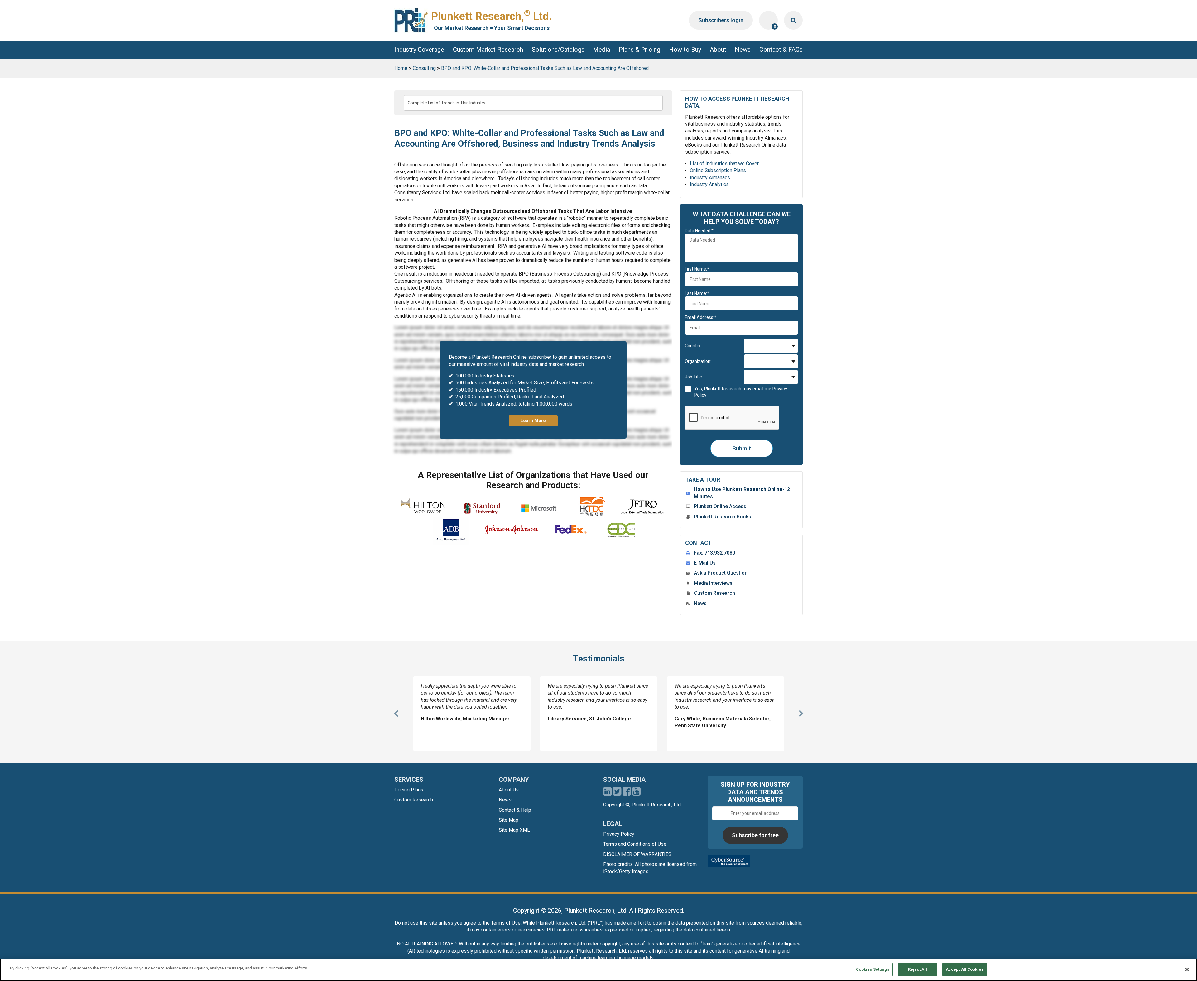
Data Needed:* (699, 230)
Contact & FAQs (781, 49)
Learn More (533, 420)
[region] (598, 970)
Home (400, 68)
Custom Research (714, 593)
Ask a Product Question (721, 573)
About (718, 49)
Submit (741, 448)
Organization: (698, 361)
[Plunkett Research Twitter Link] (618, 793)
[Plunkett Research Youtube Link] (636, 793)
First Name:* (697, 269)
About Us (509, 790)
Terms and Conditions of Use (634, 844)
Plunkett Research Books (722, 517)
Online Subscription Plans (718, 170)
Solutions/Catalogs (558, 49)
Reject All (917, 969)
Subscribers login (720, 20)
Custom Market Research (488, 49)
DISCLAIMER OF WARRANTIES (637, 854)
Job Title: (694, 376)
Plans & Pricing (639, 49)
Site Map (508, 820)
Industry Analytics (709, 184)
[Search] (793, 20)
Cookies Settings (872, 969)
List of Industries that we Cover (724, 163)
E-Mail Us (705, 563)
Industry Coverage (419, 49)
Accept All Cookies (964, 969)
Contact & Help (515, 810)
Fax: (714, 553)
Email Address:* (700, 317)
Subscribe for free (755, 835)
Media (601, 49)
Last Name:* (697, 293)
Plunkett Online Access (720, 506)
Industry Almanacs (710, 177)
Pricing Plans (408, 790)
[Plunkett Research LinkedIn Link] (607, 793)
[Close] (1187, 969)
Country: (693, 345)
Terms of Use (506, 923)
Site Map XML (514, 830)
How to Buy (685, 49)
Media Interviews (713, 583)
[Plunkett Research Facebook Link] (627, 793)
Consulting (424, 68)
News (743, 49)
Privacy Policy (618, 834)
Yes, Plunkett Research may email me (740, 392)
